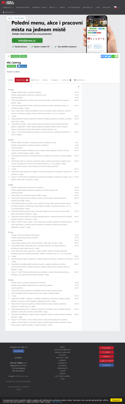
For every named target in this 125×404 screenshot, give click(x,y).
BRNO (62, 347)
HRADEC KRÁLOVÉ (62, 352)
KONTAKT (107, 7)
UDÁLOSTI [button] (7, 7)
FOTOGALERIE (74, 7)
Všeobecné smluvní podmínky (18, 381)
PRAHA (62, 373)
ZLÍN (63, 379)
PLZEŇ (62, 371)
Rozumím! (116, 400)
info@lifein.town (22, 376)
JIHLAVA (62, 355)
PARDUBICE (62, 368)
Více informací (56, 401)
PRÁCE (62, 7)
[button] (116, 7)
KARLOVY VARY (62, 358)
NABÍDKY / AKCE (40, 7)
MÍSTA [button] (53, 7)
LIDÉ (98, 7)
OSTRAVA (63, 365)
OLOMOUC (62, 363)
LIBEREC (62, 360)
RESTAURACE (19, 18)
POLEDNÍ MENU (23, 7)
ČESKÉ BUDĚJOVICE (62, 350)
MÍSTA (10, 18)
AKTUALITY (88, 7)
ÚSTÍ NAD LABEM (62, 376)
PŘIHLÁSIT (9, 12)
